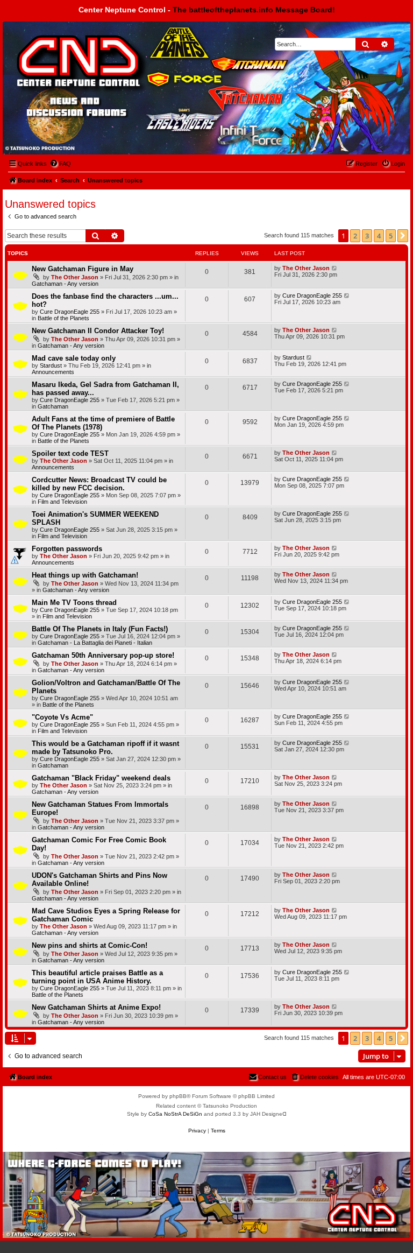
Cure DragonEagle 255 (69, 311)
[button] (402, 235)
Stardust (51, 365)
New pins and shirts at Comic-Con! (89, 945)
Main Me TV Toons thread (74, 603)
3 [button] (367, 236)
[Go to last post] (334, 268)
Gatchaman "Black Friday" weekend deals (101, 778)
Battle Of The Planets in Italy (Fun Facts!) (100, 629)
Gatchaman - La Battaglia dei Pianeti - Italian (95, 642)
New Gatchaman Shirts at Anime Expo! (96, 1007)
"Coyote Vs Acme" (62, 717)
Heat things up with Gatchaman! (85, 575)
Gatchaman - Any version (65, 283)
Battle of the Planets (63, 318)
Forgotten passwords (67, 549)
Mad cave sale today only (74, 358)
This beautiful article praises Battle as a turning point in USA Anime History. (97, 977)
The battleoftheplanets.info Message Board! (254, 9)
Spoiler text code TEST (70, 453)
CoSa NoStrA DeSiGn (175, 1114)
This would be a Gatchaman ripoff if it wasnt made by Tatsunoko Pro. (105, 748)
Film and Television (62, 501)
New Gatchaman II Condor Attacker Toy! (98, 331)
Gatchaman (53, 406)
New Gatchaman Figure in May (82, 269)
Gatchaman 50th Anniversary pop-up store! (103, 655)
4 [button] (379, 236)
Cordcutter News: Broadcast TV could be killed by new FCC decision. (99, 484)
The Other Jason (74, 277)
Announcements (53, 372)
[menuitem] (60, 163)
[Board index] (63, 50)
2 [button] (355, 236)
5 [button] (391, 236)
